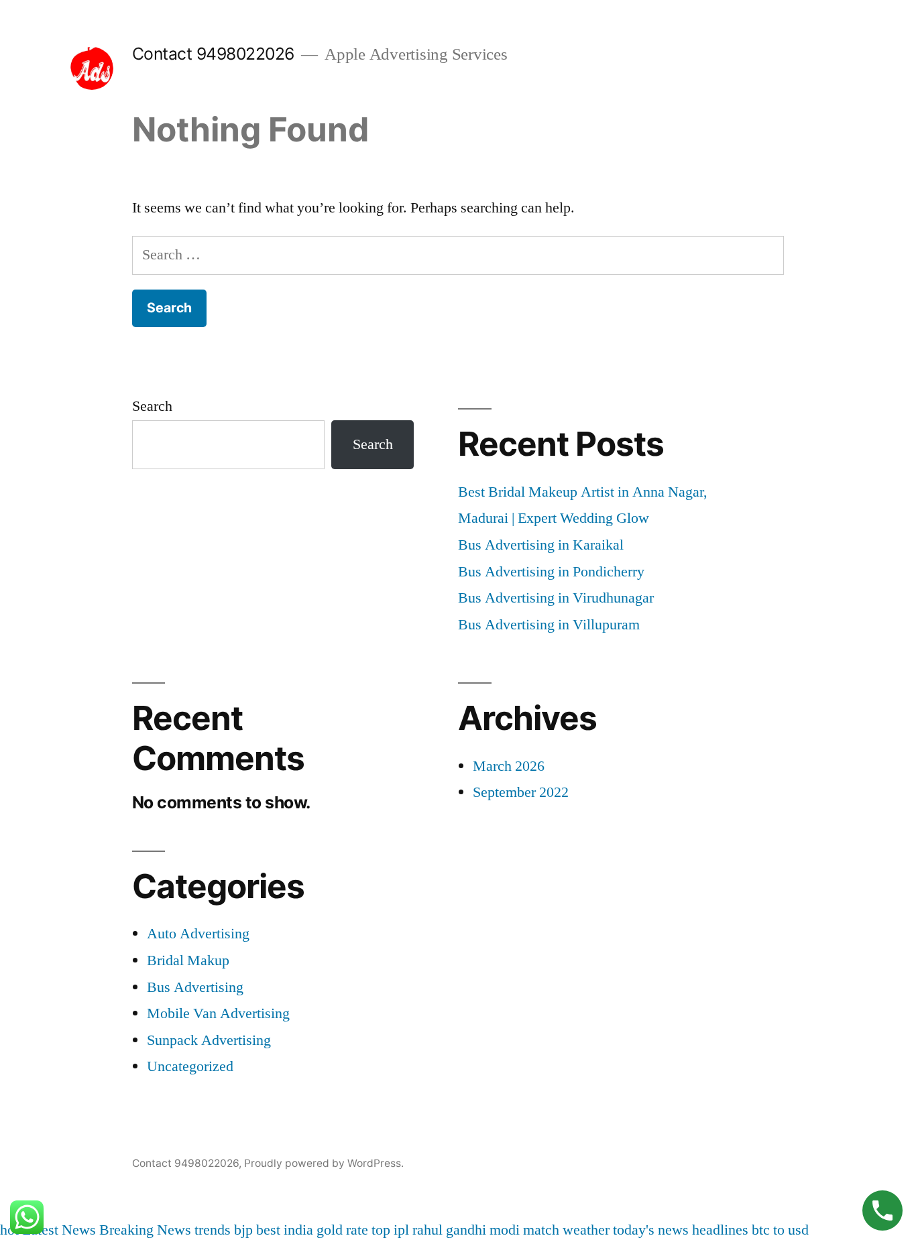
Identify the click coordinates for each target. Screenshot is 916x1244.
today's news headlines (680, 1230)
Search (152, 406)
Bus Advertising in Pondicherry (551, 571)
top (380, 1230)
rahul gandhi (449, 1230)
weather (586, 1230)
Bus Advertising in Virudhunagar (556, 597)
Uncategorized (190, 1066)
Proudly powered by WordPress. (324, 1163)
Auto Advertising (198, 933)
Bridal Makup (188, 960)
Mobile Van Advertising (218, 1013)
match (541, 1230)
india (298, 1230)
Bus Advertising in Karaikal (541, 545)
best (268, 1230)
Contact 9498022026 (213, 54)
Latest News (59, 1230)
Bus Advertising (195, 987)
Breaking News (145, 1230)
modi (505, 1230)
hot (9, 1230)
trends (212, 1230)
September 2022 (521, 792)
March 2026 (509, 766)
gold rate (342, 1230)
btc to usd (780, 1230)
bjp (243, 1230)
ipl (401, 1230)
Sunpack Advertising (209, 1040)
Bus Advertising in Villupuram (549, 624)
